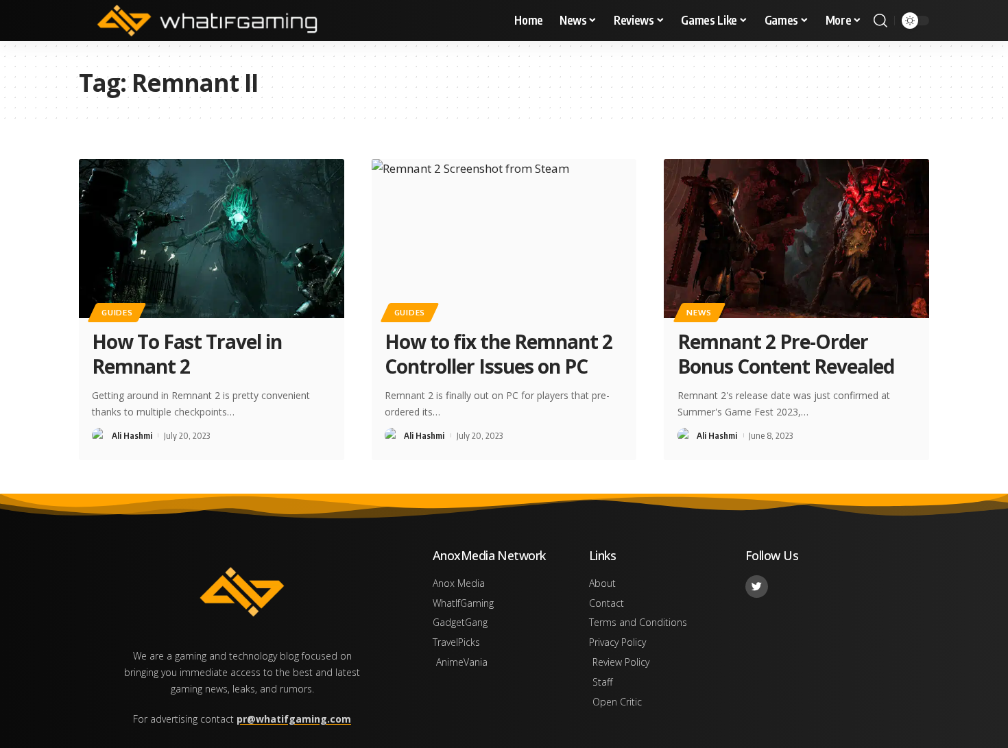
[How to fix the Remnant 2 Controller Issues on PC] (504, 238)
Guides (116, 312)
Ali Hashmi (132, 435)
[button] (880, 20)
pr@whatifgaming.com (294, 718)
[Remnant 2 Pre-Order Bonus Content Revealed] (796, 238)
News (699, 312)
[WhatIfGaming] (207, 20)
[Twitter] (756, 586)
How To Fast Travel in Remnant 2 (187, 353)
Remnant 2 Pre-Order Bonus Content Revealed (785, 353)
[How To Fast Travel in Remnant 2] (211, 238)
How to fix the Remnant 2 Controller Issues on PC (498, 353)
